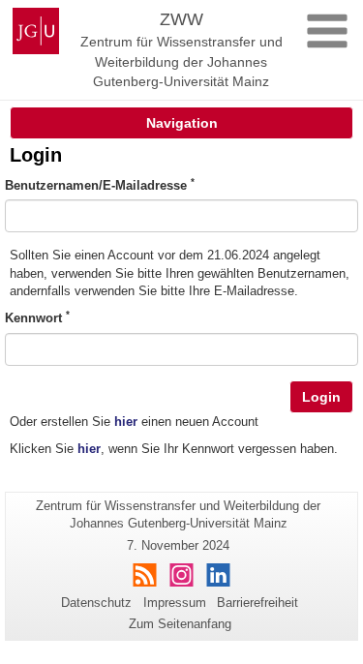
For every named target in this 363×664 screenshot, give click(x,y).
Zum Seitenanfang (180, 624)
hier (125, 421)
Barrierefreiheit (257, 602)
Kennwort (37, 317)
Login (321, 397)
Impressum (174, 602)
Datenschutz (96, 602)
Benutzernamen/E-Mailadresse (100, 185)
